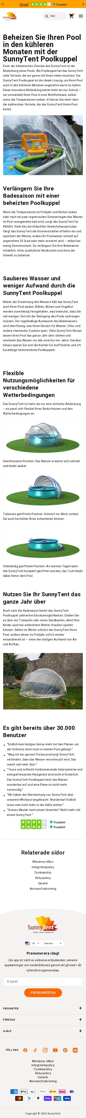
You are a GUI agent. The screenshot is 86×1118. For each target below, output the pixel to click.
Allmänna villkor (43, 862)
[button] (71, 16)
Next (83, 4)
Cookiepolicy (43, 873)
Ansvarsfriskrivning (43, 889)
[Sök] (46, 16)
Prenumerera (43, 992)
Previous (2, 4)
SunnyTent (54, 1113)
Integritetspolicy (43, 867)
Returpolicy (43, 878)
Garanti (43, 883)
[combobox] (55, 16)
